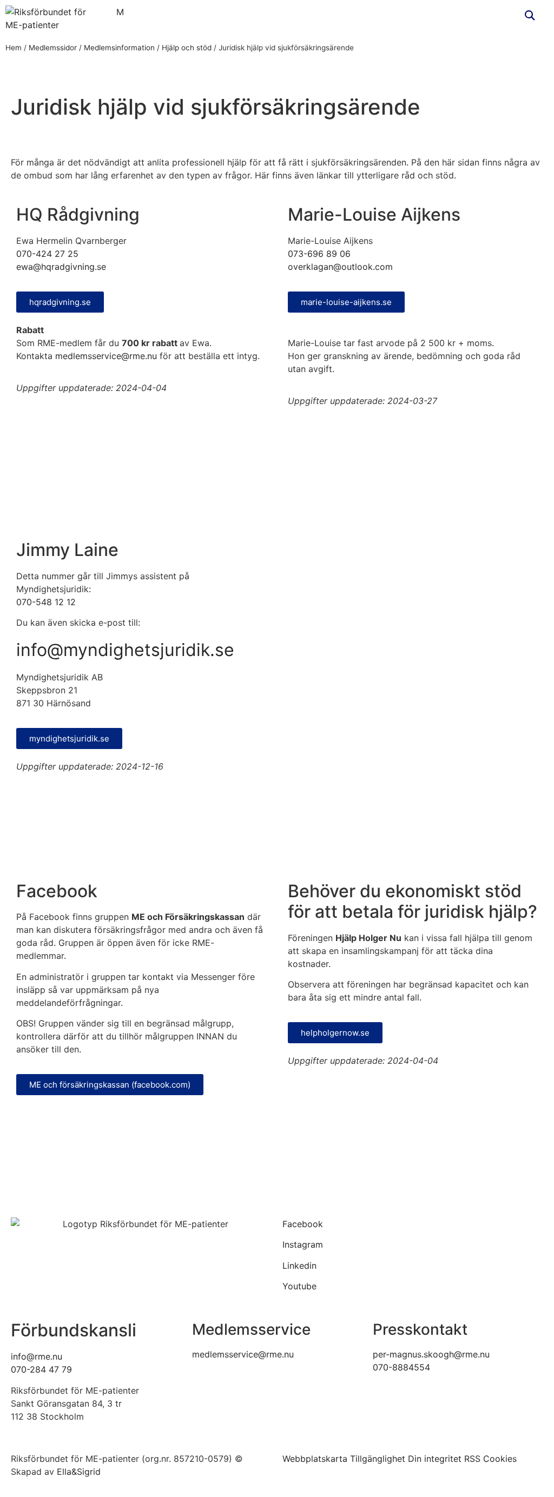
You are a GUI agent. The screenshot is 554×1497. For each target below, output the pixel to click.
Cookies (500, 1458)
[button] (530, 15)
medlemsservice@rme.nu (106, 355)
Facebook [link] (302, 1223)
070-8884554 (401, 1367)
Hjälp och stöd (187, 47)
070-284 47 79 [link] (41, 1369)
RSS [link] (472, 1458)
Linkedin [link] (299, 1265)
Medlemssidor (53, 47)
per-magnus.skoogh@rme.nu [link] (431, 1354)
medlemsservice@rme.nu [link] (243, 1354)
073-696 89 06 (319, 253)
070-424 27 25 (47, 253)
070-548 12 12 (46, 602)
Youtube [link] (299, 1286)
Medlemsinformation (119, 47)
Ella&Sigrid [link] (79, 1471)
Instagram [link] (302, 1244)
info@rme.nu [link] (36, 1356)
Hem (13, 47)
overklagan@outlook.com (340, 266)
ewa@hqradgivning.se (61, 266)
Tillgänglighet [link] (377, 1458)
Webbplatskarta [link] (314, 1458)
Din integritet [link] (434, 1458)
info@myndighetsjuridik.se (125, 649)
